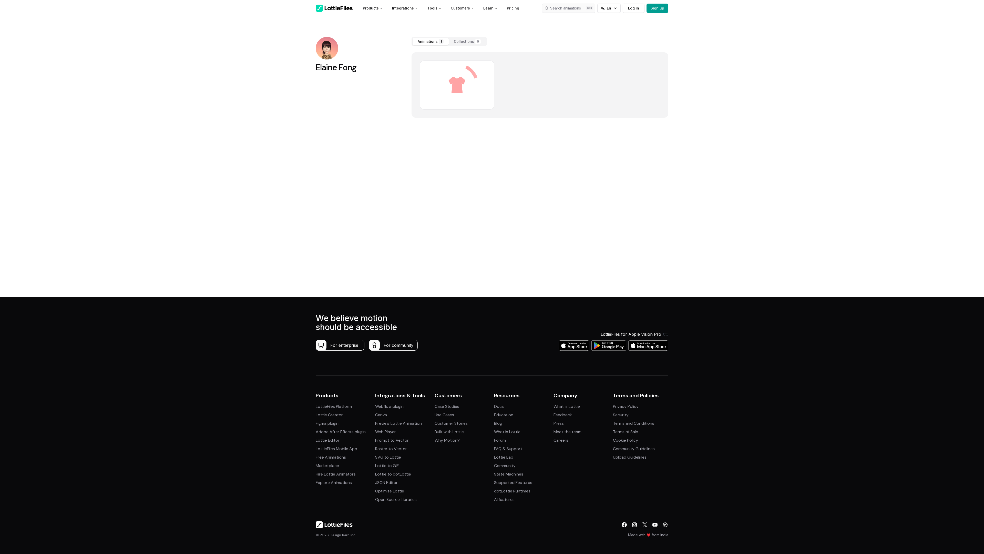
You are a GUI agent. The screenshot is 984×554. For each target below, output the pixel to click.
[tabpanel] (540, 85)
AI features (504, 499)
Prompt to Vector (392, 440)
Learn (488, 8)
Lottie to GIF (387, 465)
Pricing (513, 8)
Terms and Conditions (633, 423)
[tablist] (449, 41)
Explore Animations (334, 482)
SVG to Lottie (388, 457)
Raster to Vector (391, 448)
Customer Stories (451, 423)
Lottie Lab (503, 457)
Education (503, 415)
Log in (633, 8)
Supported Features (513, 482)
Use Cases (444, 415)
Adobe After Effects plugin (341, 431)
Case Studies (447, 406)
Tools (432, 8)
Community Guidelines (634, 448)
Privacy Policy (626, 406)
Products (371, 8)
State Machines (508, 474)
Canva (381, 415)
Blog (498, 423)
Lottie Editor (328, 440)
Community (505, 465)
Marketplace (327, 465)
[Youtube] (655, 525)
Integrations (403, 8)
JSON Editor (386, 482)
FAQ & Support (508, 448)
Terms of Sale (625, 431)
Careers (561, 440)
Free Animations (331, 457)
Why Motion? (447, 440)
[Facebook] (624, 525)
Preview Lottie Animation (398, 423)
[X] (645, 525)
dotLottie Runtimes (512, 491)
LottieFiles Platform (334, 406)
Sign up (657, 8)
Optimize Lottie (389, 491)
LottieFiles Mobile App (336, 448)
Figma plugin (327, 423)
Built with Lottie (449, 431)
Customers (460, 8)
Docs (499, 406)
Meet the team (567, 431)
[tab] (431, 41)
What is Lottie (507, 431)
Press (559, 423)
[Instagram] (634, 525)
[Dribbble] (665, 525)
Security (621, 415)
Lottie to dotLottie (393, 474)
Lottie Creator (329, 415)
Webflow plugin (389, 406)
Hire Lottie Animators (336, 474)
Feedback (563, 415)
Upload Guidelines (630, 457)
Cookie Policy (625, 440)
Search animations (565, 8)
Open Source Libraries (396, 499)
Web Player (385, 431)
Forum (500, 440)
